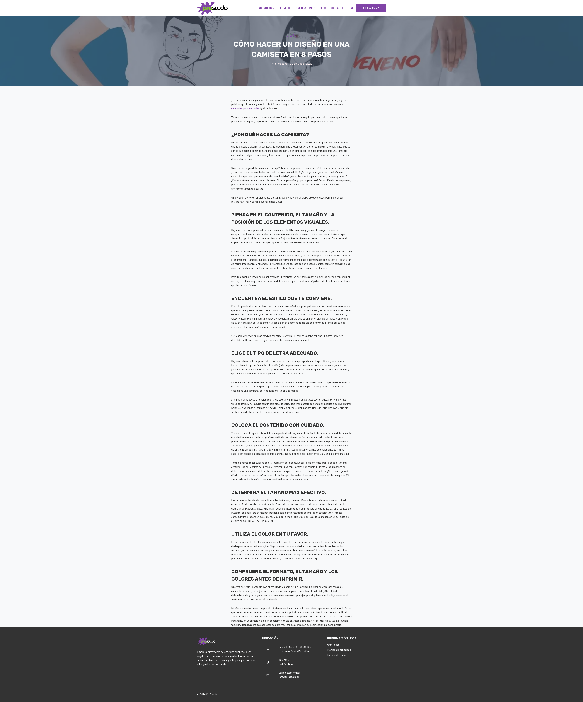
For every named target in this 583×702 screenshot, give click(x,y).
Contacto (337, 8)
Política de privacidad (339, 649)
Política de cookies (337, 655)
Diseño (291, 35)
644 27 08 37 (371, 8)
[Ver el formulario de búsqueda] (352, 8)
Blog (323, 8)
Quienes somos (305, 8)
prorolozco (281, 63)
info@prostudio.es (289, 676)
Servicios (285, 8)
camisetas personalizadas (245, 108)
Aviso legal (333, 644)
